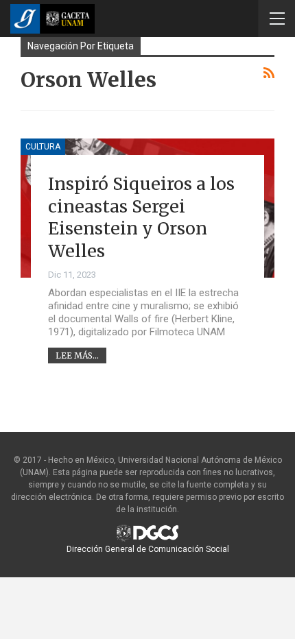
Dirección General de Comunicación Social (148, 549)
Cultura (42, 147)
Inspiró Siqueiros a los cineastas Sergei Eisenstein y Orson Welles (141, 217)
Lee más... (77, 355)
